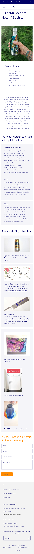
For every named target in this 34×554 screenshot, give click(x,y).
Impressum (6, 497)
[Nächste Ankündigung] (31, 2)
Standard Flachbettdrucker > (17, 291)
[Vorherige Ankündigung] (3, 2)
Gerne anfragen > (9, 323)
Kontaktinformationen (25, 547)
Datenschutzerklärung (9, 493)
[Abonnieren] (28, 538)
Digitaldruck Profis (16, 545)
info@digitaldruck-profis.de (12, 514)
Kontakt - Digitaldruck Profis (11, 489)
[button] (4, 7)
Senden (6, 474)
